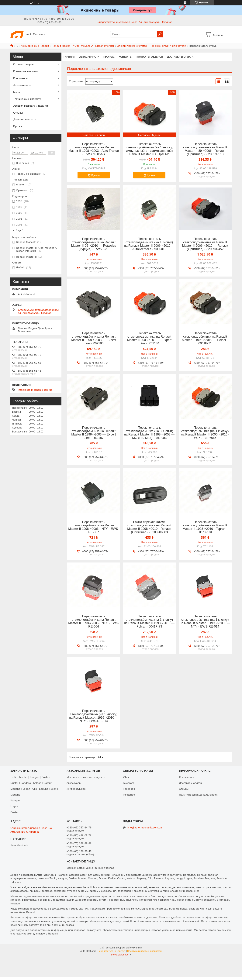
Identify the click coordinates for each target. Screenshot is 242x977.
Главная (69, 56)
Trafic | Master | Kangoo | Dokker (30, 777)
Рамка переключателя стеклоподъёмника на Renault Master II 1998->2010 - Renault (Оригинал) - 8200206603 (149, 527)
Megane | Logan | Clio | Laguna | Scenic (34, 788)
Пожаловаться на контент (112, 951)
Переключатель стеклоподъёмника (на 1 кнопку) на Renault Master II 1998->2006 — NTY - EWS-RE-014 (205, 621)
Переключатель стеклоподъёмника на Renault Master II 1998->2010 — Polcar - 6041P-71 (205, 338)
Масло (17, 92)
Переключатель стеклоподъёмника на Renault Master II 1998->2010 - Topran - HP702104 (205, 527)
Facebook (129, 788)
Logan (14, 806)
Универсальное (76, 788)
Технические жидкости (27, 98)
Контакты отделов (150, 56)
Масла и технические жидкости (86, 777)
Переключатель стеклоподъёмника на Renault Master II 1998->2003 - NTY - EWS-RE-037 (93, 527)
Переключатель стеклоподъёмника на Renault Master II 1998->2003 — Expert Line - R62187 (93, 433)
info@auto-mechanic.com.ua (35, 389)
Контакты (125, 56)
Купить (95, 175)
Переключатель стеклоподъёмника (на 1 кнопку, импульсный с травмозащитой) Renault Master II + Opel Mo (149, 149)
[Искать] (160, 34)
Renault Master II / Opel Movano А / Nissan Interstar (83, 45)
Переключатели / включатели (168, 45)
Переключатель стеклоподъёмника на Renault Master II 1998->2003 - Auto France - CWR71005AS (93, 149)
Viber (126, 777)
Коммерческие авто (25, 71)
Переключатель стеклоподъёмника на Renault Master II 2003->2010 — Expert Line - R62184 (149, 338)
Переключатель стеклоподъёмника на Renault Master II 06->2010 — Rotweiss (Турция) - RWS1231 (93, 244)
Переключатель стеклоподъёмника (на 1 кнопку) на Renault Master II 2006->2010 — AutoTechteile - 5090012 (149, 244)
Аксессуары (74, 782)
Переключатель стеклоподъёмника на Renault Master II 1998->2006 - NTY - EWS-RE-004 (93, 621)
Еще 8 (19, 230)
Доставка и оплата (180, 56)
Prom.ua (137, 947)
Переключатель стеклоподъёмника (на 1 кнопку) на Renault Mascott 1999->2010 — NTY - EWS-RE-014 (93, 716)
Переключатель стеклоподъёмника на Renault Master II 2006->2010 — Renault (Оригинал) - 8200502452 (205, 244)
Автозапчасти (89, 56)
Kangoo (15, 800)
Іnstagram (129, 794)
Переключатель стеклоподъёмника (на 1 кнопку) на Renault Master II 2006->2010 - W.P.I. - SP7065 (205, 433)
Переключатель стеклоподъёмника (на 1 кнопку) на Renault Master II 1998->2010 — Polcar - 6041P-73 (149, 621)
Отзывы (18, 112)
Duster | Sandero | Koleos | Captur (31, 782)
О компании (186, 777)
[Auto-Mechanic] (17, 34)
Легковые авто (22, 85)
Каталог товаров (23, 64)
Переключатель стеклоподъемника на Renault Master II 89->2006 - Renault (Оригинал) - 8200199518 (205, 149)
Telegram (128, 782)
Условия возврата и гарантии (31, 105)
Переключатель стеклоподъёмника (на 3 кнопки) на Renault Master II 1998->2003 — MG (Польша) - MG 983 (149, 433)
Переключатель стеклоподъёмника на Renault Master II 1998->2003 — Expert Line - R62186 (93, 338)
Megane (15, 794)
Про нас (109, 56)
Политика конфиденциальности (198, 794)
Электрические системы (132, 45)
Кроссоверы (20, 78)
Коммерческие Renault (35, 45)
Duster (14, 812)
